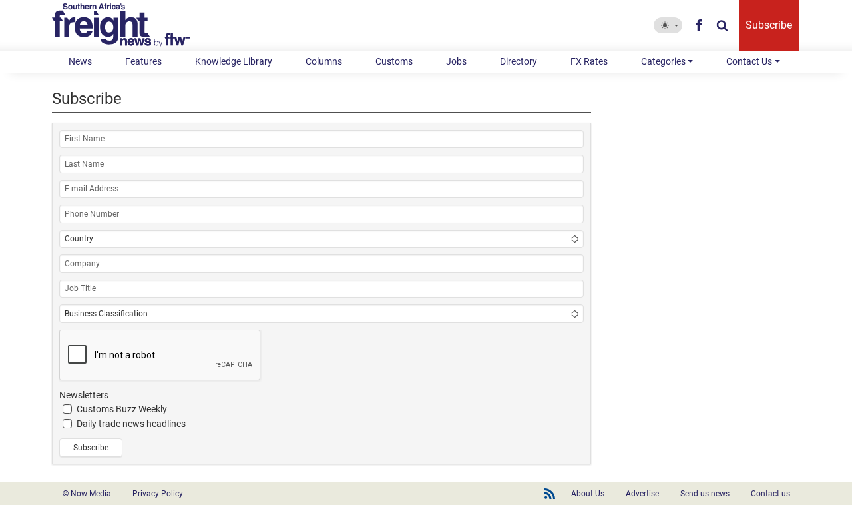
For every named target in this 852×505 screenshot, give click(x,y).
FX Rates (589, 61)
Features (143, 61)
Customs (394, 61)
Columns (324, 61)
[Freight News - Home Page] (129, 25)
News (80, 61)
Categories (663, 61)
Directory (518, 61)
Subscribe (769, 25)
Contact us (770, 493)
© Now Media (87, 493)
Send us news (705, 493)
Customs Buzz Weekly (122, 409)
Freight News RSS (549, 493)
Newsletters (83, 395)
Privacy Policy (157, 493)
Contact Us (749, 61)
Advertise (642, 493)
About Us (587, 493)
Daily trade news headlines (131, 423)
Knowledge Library (233, 61)
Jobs (456, 61)
